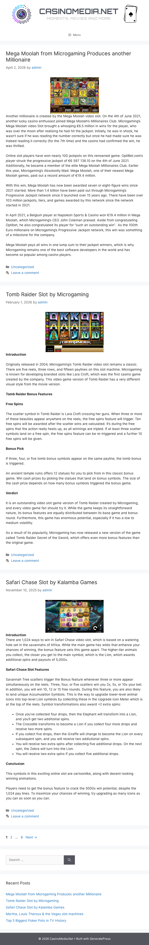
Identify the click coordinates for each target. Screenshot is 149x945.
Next (31, 837)
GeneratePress (100, 939)
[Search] (69, 860)
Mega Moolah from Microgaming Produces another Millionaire (68, 56)
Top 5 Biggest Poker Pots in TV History (36, 920)
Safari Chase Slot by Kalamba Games (51, 582)
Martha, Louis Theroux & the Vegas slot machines (44, 914)
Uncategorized (22, 267)
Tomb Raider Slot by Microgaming (47, 294)
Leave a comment (25, 273)
